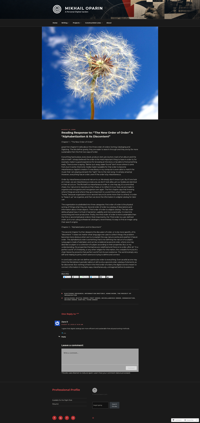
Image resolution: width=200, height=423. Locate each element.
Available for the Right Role (62, 400)
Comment (131, 368)
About (108, 23)
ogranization (128, 298)
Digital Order (82, 298)
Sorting (82, 300)
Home (55, 23)
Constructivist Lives (93, 23)
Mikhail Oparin (84, 8)
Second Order (70, 300)
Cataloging (69, 298)
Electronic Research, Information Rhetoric (84, 293)
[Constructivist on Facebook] (67, 418)
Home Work (111, 293)
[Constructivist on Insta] (73, 418)
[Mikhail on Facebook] (54, 418)
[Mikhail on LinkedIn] (61, 418)
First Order (95, 298)
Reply (63, 337)
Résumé (55, 404)
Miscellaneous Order (111, 298)
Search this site (114, 405)
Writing (64, 23)
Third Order (92, 300)
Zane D (64, 322)
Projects (76, 23)
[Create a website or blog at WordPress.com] (93, 418)
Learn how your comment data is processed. (112, 373)
